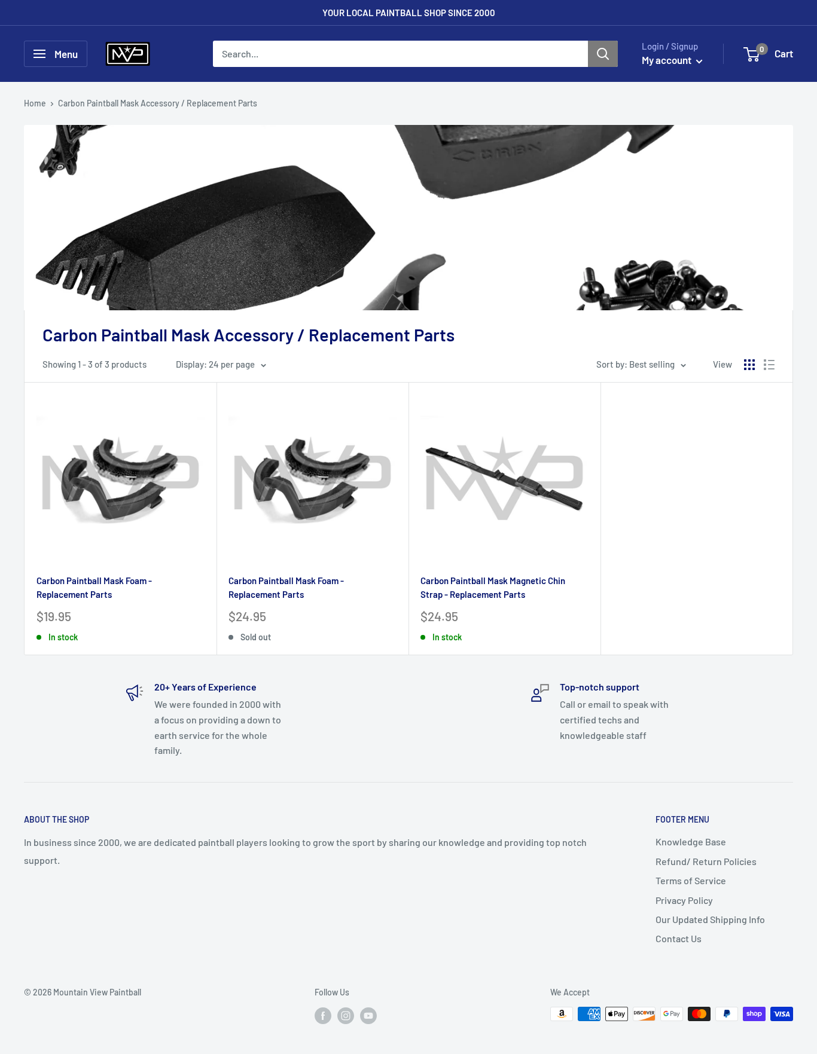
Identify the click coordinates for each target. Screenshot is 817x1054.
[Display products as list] (769, 364)
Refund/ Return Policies (706, 861)
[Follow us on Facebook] (323, 1015)
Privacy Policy (684, 900)
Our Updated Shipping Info (710, 919)
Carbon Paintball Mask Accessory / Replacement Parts (157, 103)
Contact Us (679, 938)
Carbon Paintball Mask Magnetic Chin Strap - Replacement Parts (492, 587)
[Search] (603, 54)
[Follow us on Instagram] (345, 1015)
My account (667, 60)
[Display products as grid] (749, 364)
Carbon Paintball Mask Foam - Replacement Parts (94, 587)
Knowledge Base (691, 841)
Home (35, 103)
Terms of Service (691, 880)
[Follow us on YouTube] (368, 1015)
